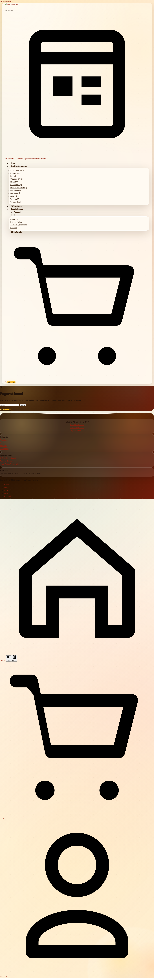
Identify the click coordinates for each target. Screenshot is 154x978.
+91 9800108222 (77, 425)
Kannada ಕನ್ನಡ (16, 185)
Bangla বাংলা (14, 173)
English (13, 176)
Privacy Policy (16, 222)
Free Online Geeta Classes (11, 464)
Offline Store (16, 206)
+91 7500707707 (77, 428)
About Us (14, 219)
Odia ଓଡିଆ (14, 196)
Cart (6, 490)
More (13, 215)
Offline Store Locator (9, 458)
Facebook (4, 440)
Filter (6, 493)
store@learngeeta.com (77, 430)
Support (13, 228)
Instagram (4, 449)
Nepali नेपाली (15, 193)
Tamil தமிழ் (14, 199)
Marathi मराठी (15, 190)
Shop (13, 163)
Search (23, 405)
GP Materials (16, 232)
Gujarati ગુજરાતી (16, 179)
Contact (7, 496)
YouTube (3, 446)
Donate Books (17, 209)
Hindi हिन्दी (14, 182)
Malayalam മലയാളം (18, 188)
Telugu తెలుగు (15, 202)
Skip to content (6, 1)
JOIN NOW (11, 382)
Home (6, 485)
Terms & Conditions (18, 225)
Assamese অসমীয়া (17, 170)
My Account (16, 212)
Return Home (5, 410)
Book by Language (19, 166)
